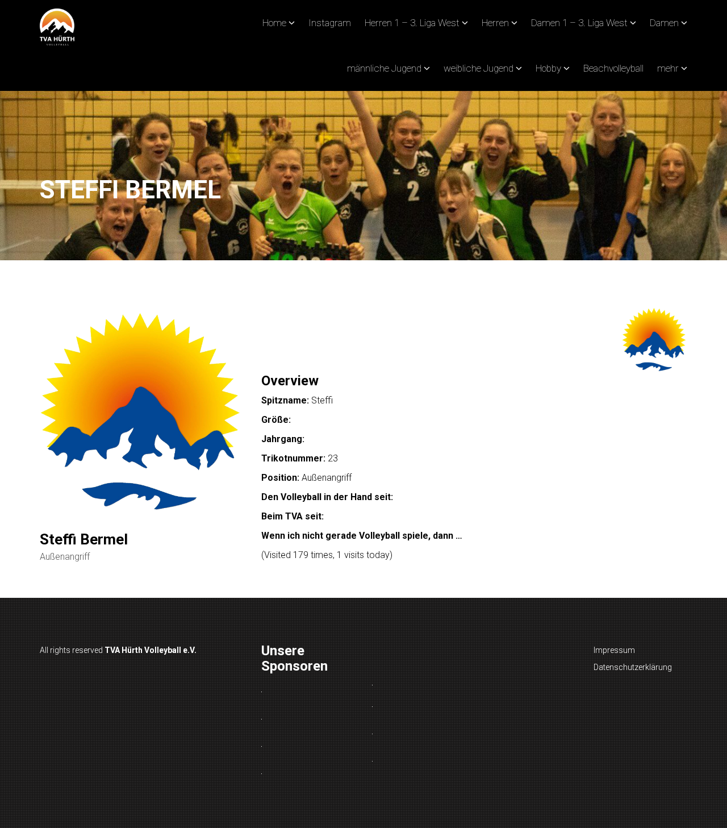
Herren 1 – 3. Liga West (412, 22)
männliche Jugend (384, 68)
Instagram (329, 22)
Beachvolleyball (613, 68)
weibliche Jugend (478, 68)
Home (274, 22)
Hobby (548, 68)
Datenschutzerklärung (633, 667)
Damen (664, 22)
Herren (495, 22)
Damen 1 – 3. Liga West (579, 22)
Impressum (614, 650)
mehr (668, 68)
